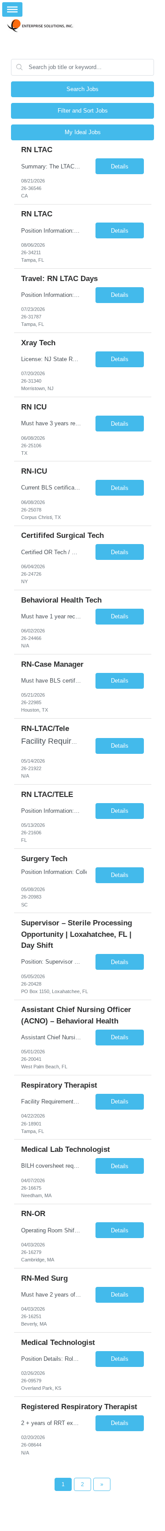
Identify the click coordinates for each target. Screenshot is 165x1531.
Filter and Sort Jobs (83, 110)
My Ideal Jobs (83, 132)
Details (119, 166)
